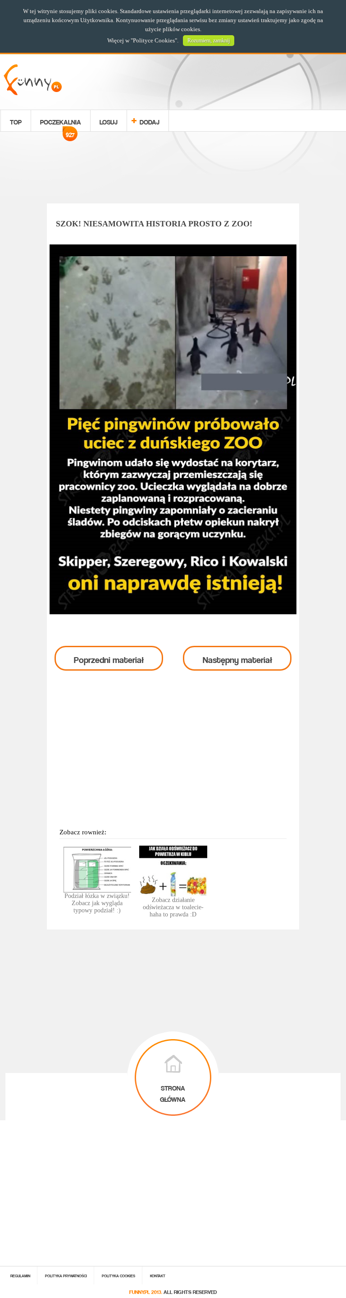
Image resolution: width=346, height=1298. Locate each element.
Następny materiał (237, 658)
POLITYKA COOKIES (118, 1275)
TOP (16, 120)
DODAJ (149, 120)
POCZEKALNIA (60, 123)
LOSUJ (109, 120)
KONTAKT (157, 1275)
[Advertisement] (173, 169)
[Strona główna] (33, 93)
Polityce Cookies (154, 40)
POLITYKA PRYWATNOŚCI (66, 1275)
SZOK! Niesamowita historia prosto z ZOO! (154, 223)
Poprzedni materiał (109, 658)
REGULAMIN (20, 1275)
